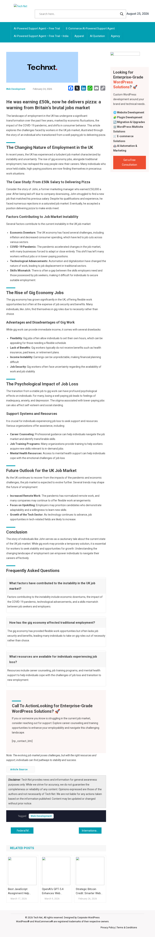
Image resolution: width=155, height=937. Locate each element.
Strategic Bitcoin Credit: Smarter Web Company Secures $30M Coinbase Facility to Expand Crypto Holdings (88, 891)
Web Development (15, 89)
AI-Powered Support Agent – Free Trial (37, 28)
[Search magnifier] (121, 14)
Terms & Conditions (127, 927)
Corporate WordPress (88, 917)
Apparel (79, 36)
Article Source (19, 769)
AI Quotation (97, 36)
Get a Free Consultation (129, 162)
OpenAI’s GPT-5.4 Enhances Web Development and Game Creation (53, 891)
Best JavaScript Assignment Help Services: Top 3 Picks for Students (21, 891)
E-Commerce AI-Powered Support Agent (90, 28)
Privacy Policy (108, 927)
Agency (115, 36)
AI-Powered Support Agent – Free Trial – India (41, 36)
